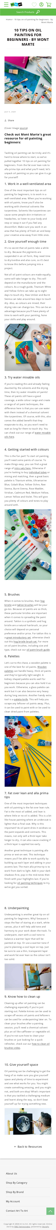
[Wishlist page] (34, 4)
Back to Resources (30, 1146)
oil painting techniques (30, 882)
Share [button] (11, 120)
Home (9, 19)
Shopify (45, 1226)
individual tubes (38, 472)
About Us (11, 1173)
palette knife (21, 699)
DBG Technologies (22, 1226)
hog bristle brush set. (25, 641)
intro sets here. (22, 468)
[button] (6, 4)
